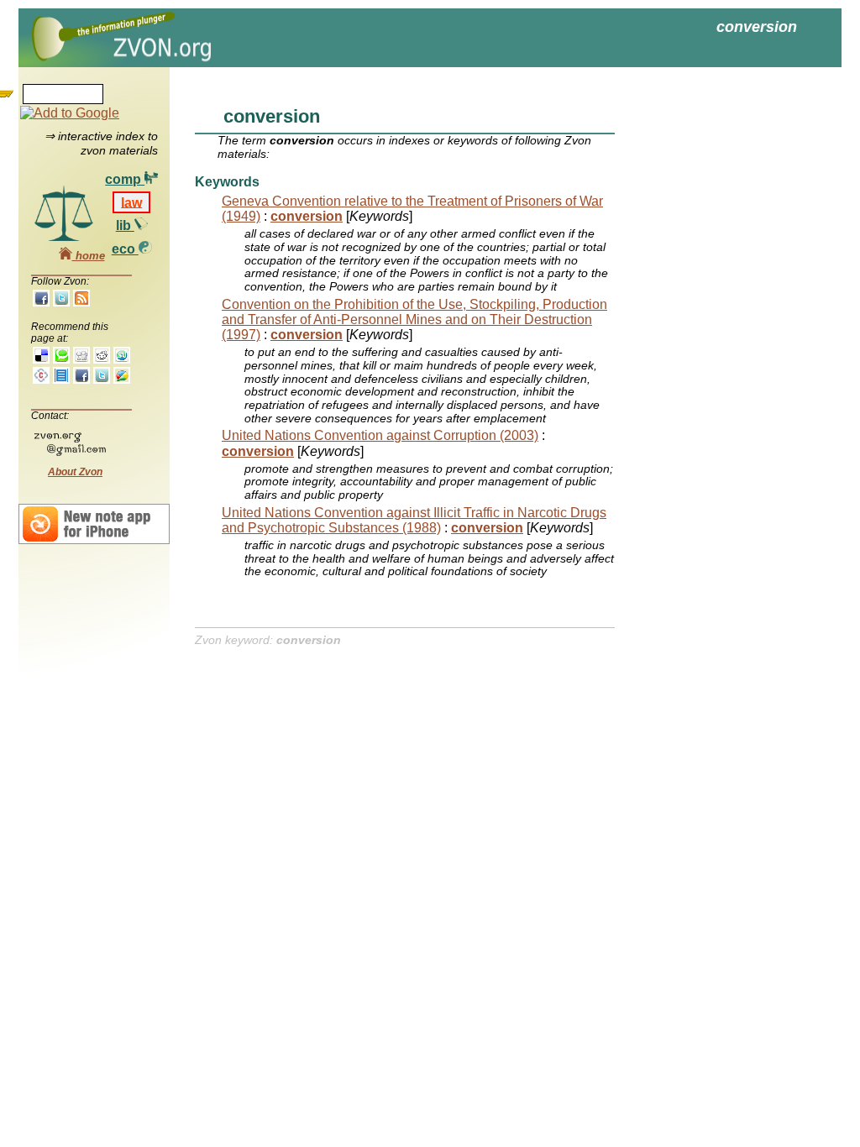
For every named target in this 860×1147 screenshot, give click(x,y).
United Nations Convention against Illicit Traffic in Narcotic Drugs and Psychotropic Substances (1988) (414, 520)
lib (125, 225)
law (131, 202)
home (88, 255)
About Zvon (75, 472)
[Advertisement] (715, 336)
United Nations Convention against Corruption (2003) (380, 435)
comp (124, 179)
